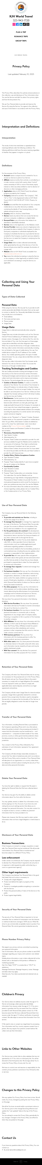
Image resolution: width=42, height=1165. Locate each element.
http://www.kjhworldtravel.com (13, 254)
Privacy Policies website (18, 426)
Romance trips (21, 36)
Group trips (21, 41)
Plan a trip (21, 32)
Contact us (26, 16)
